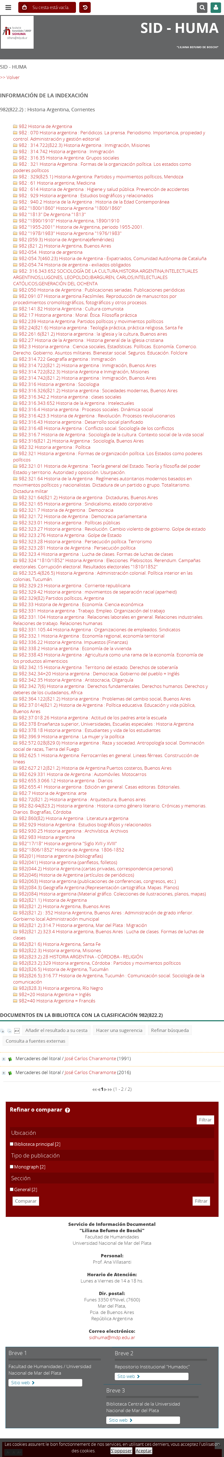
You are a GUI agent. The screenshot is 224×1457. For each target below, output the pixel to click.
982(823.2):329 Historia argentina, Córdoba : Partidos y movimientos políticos (99, 963)
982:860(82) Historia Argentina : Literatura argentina (73, 818)
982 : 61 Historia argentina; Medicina (56, 183)
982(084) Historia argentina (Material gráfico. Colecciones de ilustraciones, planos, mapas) (112, 894)
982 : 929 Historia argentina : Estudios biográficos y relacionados (85, 195)
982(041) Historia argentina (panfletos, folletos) (67, 862)
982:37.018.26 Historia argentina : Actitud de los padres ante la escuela (92, 717)
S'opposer (121, 1451)
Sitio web (20, 1383)
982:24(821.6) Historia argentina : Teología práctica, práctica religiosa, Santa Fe (100, 327)
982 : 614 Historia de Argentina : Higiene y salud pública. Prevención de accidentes (103, 189)
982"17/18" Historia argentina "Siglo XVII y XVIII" (67, 843)
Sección (21, 1178)
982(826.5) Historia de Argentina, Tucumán (63, 969)
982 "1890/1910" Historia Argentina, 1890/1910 (68, 220)
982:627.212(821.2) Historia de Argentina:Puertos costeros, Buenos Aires (95, 768)
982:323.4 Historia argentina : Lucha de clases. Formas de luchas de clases (95, 554)
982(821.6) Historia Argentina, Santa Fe (59, 944)
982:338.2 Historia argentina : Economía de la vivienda (74, 648)
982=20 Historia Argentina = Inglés (54, 994)
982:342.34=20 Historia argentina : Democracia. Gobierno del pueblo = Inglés (98, 673)
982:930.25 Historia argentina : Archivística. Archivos (73, 831)
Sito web (126, 1376)
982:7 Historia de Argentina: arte (52, 793)
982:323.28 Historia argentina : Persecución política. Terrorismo (85, 541)
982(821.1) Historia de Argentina (52, 900)
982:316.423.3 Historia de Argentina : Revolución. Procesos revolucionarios (96, 415)
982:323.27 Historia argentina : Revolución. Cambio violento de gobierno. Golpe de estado (112, 529)
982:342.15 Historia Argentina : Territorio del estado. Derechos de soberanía (98, 667)
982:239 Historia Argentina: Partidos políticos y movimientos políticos (90, 321)
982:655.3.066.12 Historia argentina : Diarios (65, 780)
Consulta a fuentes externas (35, 1041)
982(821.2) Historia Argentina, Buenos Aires (64, 906)
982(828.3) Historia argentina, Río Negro (60, 988)
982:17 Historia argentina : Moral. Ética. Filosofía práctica (77, 315)
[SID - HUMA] (37, 32)
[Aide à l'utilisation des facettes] (67, 1110)
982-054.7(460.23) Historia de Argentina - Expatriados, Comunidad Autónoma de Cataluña (112, 258)
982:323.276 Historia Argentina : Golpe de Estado (70, 535)
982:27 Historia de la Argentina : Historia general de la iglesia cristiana (90, 340)
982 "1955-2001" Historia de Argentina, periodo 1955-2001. (81, 227)
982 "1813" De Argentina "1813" (52, 214)
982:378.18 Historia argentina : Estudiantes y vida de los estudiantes (89, 730)
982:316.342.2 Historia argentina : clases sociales (69, 397)
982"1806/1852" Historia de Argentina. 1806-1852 (71, 850)
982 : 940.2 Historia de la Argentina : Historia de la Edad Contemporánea (93, 202)
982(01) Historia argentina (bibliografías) (60, 856)
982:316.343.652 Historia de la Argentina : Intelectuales (76, 403)
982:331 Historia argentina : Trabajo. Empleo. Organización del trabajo (91, 610)
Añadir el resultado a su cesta (56, 1030)
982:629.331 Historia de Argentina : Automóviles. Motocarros (82, 774)
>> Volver (10, 77)
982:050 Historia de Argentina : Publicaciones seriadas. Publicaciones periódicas (101, 290)
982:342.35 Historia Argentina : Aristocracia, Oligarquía (75, 680)
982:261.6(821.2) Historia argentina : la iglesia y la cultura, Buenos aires (92, 334)
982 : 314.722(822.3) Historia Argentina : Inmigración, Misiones (84, 145)
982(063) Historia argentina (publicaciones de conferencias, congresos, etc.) (97, 881)
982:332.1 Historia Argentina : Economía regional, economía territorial (91, 636)
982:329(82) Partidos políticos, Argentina (61, 598)
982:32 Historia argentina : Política (54, 447)
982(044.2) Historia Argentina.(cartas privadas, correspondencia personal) (95, 868)
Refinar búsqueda (170, 1030)
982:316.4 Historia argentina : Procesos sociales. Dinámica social (85, 409)
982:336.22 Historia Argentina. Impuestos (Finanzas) (73, 642)
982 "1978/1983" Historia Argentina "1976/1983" (70, 233)
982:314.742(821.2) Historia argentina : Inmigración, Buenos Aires (87, 378)
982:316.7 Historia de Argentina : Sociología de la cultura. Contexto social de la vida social (111, 434)
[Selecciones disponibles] (17, 1030)
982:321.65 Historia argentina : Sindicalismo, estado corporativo (85, 504)
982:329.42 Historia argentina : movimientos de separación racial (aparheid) (97, 592)
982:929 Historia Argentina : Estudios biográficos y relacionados (84, 824)
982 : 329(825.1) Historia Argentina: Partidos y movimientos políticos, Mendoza (100, 176)
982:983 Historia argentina (46, 837)
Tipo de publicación (35, 1155)
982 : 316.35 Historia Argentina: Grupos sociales (68, 158)
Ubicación (23, 1132)
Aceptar (144, 1451)
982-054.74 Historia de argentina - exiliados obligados (74, 264)
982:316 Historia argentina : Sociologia (58, 384)
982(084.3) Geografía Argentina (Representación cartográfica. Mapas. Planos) (98, 887)
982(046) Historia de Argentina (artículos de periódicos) (76, 875)
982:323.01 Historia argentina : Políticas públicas (69, 522)
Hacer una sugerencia (119, 1030)
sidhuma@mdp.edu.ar (112, 1337)
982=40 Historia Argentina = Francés (56, 1000)
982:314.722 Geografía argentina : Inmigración (67, 359)
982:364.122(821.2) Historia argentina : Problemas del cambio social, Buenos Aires (104, 699)
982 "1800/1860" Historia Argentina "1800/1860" (70, 208)
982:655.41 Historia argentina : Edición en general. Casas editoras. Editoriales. (99, 787)
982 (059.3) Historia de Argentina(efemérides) (66, 239)
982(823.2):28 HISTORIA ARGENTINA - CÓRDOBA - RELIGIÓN (80, 956)
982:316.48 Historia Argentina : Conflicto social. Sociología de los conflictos (96, 428)
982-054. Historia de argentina (50, 252)
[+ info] (3, 1059)
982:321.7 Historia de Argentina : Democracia (65, 510)
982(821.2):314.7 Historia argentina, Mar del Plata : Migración (82, 925)
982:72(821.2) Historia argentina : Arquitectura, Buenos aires (82, 799)
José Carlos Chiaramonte (90, 1058)
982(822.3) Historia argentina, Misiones (59, 950)
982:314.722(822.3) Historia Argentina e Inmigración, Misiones (83, 371)
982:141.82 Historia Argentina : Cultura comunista (70, 309)
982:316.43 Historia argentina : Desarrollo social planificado (80, 422)
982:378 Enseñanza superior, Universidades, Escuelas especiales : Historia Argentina (106, 724)
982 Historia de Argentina (45, 126)
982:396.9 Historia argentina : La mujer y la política (71, 736)
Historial (84, 7)
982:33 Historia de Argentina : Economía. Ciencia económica (80, 604)
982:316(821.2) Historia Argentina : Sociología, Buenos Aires (81, 441)
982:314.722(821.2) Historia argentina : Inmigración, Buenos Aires (87, 365)
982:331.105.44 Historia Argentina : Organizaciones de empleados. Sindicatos (99, 629)
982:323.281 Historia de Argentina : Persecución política (76, 548)
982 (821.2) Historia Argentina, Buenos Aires (64, 246)
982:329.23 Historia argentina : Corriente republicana (74, 585)
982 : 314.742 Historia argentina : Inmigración (66, 151)
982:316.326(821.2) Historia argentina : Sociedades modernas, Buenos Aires (98, 390)
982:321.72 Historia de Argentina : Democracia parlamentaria (82, 516)
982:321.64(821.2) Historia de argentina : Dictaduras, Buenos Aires (88, 497)
